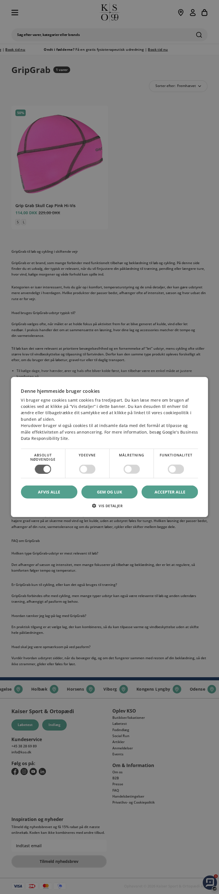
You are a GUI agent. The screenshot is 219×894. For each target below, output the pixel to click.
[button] (109, 508)
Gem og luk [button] (109, 491)
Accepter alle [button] (170, 491)
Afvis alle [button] (49, 491)
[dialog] (109, 447)
